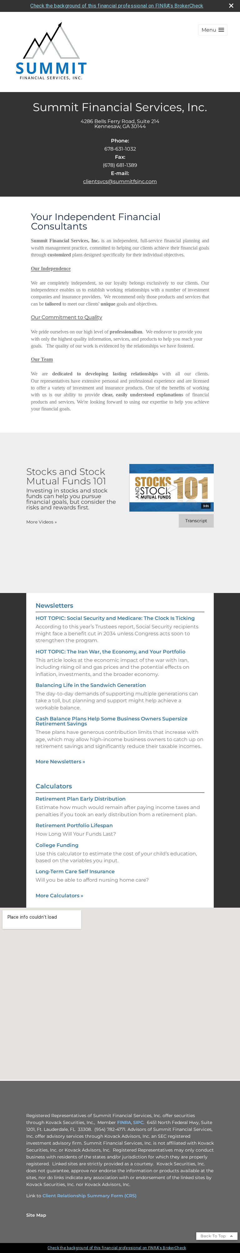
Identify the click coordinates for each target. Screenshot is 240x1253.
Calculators (54, 786)
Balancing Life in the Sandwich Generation (91, 685)
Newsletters (54, 605)
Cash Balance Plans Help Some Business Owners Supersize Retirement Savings (112, 721)
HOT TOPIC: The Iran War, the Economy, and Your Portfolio (110, 652)
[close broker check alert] (231, 5)
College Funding (57, 845)
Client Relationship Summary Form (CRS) (89, 1196)
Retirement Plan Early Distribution (81, 799)
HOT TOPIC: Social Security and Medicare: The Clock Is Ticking (115, 618)
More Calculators (59, 896)
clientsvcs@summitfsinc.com (120, 181)
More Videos (41, 522)
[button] (213, 29)
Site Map (36, 1215)
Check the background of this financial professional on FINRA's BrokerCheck (116, 6)
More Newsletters (60, 762)
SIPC (138, 1122)
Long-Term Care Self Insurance (75, 871)
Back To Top (214, 1236)
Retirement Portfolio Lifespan (74, 825)
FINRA (124, 1122)
